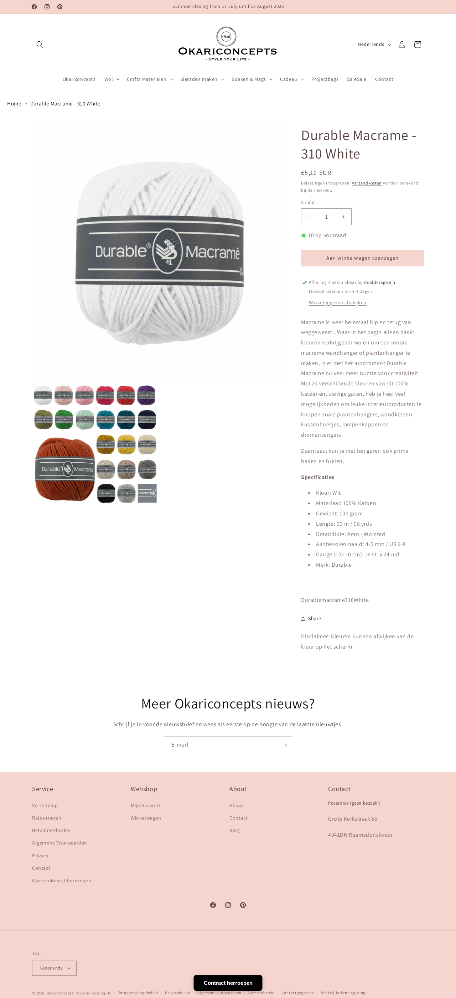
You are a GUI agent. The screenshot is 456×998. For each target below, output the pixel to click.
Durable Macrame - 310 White (65, 103)
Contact (41, 868)
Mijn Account (145, 805)
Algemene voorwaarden (219, 992)
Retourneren (47, 818)
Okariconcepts (60, 993)
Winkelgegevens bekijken (338, 302)
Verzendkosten (367, 183)
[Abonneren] (284, 745)
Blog (234, 830)
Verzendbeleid (261, 992)
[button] (40, 44)
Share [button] (314, 618)
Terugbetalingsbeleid (138, 992)
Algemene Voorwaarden (59, 843)
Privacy (40, 855)
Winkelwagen (146, 818)
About (236, 805)
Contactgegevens (298, 992)
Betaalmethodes (51, 830)
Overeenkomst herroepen (61, 880)
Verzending (45, 805)
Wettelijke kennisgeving (343, 992)
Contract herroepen (228, 983)
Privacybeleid (177, 992)
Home (14, 103)
